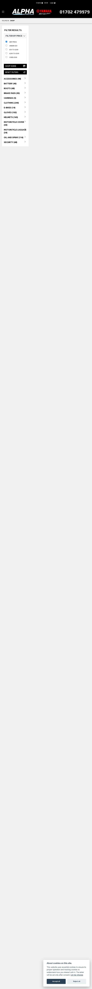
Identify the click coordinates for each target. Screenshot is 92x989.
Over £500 (13, 57)
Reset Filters (11, 72)
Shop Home (10, 66)
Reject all (76, 981)
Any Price (13, 42)
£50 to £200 (13, 49)
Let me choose (77, 975)
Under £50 (13, 46)
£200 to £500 (14, 53)
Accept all (56, 981)
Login (52, 3)
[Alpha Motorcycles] (32, 12)
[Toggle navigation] (3, 12)
